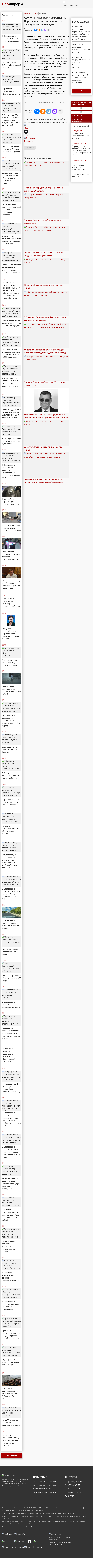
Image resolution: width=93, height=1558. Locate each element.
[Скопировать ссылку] (48, 30)
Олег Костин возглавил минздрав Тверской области (81, 48)
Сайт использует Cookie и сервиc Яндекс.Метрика (19, 1527)
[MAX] (45, 30)
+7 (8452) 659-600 (72, 1489)
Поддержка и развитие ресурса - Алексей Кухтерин (60, 1543)
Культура (37, 1492)
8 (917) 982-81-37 (77, 115)
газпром (29, 147)
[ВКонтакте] (35, 30)
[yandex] (13, 1547)
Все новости (7, 15)
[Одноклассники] (38, 30)
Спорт (45, 1492)
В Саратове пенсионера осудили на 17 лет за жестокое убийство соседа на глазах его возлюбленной (81, 32)
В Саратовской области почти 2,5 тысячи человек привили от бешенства (80, 77)
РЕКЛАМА (69, 1496)
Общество (43, 13)
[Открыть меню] (89, 4)
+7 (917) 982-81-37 (72, 1485)
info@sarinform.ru (77, 122)
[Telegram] (42, 30)
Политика (42, 1485)
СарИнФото (54, 1492)
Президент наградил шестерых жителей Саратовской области (81, 62)
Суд (34, 1485)
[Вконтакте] (20, 1541)
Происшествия (49, 1482)
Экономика (52, 1485)
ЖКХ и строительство (42, 1489)
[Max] (81, 108)
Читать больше (81, 91)
